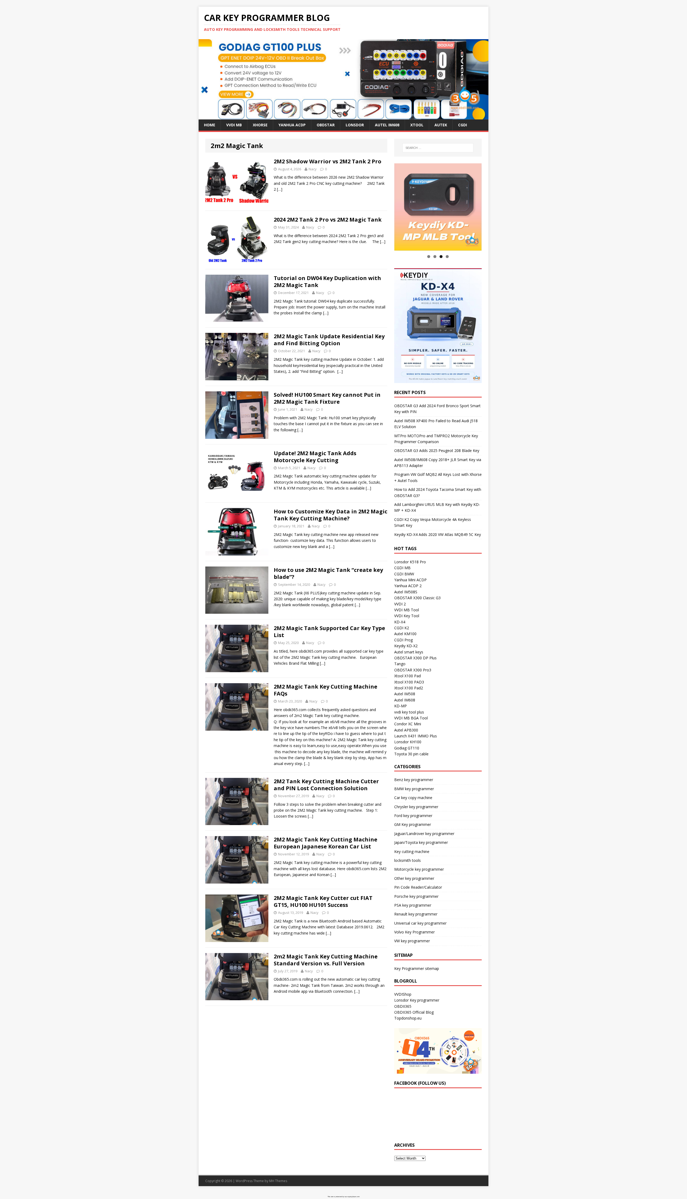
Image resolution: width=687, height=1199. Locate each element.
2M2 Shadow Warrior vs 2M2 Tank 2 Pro (327, 161)
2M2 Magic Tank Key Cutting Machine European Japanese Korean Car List (325, 843)
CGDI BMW (404, 573)
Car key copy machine (413, 797)
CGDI (462, 124)
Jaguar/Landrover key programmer (424, 833)
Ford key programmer (413, 815)
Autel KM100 (405, 634)
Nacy (313, 169)
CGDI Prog (403, 639)
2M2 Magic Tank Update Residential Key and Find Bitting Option (329, 340)
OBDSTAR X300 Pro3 (412, 669)
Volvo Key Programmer (414, 932)
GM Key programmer (412, 824)
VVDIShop (402, 994)
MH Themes (278, 1181)
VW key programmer (412, 941)
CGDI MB (402, 568)
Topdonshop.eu (408, 1018)
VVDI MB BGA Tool (411, 717)
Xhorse (260, 124)
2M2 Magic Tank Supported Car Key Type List (329, 631)
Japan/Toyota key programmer (421, 842)
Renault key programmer (415, 914)
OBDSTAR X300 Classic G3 (417, 598)
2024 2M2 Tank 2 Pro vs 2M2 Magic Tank (328, 219)
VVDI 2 (400, 603)
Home (209, 124)
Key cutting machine (411, 851)
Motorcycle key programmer (419, 869)
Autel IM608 (387, 124)
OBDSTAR (326, 124)
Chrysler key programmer (416, 806)
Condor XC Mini (407, 724)
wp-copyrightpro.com (352, 1197)
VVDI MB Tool (406, 609)
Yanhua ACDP (292, 124)
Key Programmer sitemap (416, 968)
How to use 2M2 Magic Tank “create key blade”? (328, 573)
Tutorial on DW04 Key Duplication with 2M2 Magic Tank (327, 281)
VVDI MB (234, 124)
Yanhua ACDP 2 (408, 586)
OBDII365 (402, 1006)
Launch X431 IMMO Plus (415, 736)
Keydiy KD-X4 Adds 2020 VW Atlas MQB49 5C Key (437, 534)
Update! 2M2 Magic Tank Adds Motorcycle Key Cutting (315, 457)
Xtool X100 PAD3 (409, 682)
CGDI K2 (401, 628)
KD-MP (400, 706)
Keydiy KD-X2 (406, 646)
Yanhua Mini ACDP (410, 579)
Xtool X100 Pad (407, 676)
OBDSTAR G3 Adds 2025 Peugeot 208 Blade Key (436, 450)
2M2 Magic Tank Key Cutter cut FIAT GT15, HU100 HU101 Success (323, 901)
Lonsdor (355, 124)
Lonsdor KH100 (407, 742)
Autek (440, 124)
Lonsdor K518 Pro (410, 561)
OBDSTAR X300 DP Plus (415, 657)
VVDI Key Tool (406, 616)
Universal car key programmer (420, 923)
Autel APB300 (406, 730)
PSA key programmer (412, 905)
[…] (279, 189)
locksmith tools (407, 860)
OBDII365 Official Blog (414, 1012)
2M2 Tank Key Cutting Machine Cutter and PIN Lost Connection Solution (326, 785)
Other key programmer (414, 878)
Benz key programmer (413, 779)
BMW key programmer (414, 788)
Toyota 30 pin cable (411, 754)
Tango (399, 664)
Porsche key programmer (416, 896)
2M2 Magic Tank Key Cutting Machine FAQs (325, 690)
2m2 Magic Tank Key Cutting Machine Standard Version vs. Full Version (326, 960)
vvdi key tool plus (409, 712)
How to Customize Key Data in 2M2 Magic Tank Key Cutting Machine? (330, 515)
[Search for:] (438, 147)
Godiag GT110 (406, 748)
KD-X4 (399, 621)
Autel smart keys (408, 651)
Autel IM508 (404, 694)
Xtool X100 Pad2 (408, 687)
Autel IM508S (405, 591)
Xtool (416, 124)
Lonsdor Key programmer (416, 1000)
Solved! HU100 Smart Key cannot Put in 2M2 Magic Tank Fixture (327, 398)
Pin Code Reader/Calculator (418, 887)
